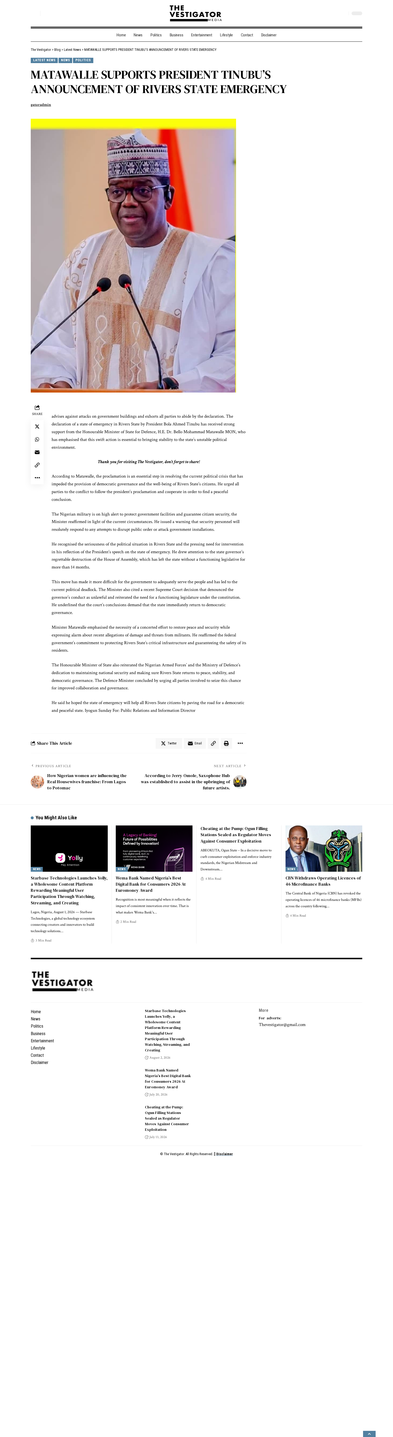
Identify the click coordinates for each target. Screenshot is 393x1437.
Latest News (44, 60)
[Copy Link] (37, 465)
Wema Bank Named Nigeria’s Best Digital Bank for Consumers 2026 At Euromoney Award (151, 884)
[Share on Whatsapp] (37, 439)
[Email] (37, 452)
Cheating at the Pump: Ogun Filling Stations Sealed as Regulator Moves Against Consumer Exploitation (236, 834)
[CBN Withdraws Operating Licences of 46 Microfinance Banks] (324, 848)
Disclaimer (224, 1154)
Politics (83, 60)
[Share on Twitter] (37, 426)
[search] (34, 13)
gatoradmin (41, 104)
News (65, 60)
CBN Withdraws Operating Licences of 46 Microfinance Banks (323, 881)
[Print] (240, 743)
